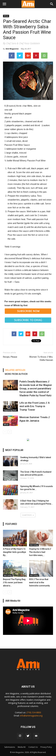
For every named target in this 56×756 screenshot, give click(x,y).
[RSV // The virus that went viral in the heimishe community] (41, 568)
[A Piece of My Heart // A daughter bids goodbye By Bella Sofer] (15, 538)
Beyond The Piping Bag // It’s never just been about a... (14, 582)
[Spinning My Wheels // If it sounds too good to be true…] (10, 490)
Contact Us (33, 747)
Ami (5, 389)
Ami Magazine (12, 49)
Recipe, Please (10, 356)
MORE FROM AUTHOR (16, 374)
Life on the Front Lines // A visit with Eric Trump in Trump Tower (34, 406)
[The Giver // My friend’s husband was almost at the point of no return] (10, 475)
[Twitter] (28, 736)
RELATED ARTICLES (15, 370)
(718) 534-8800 (33, 712)
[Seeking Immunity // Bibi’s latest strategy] (10, 461)
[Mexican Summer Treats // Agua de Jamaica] (10, 421)
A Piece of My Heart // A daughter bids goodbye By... (14, 552)
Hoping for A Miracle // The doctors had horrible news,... (40, 552)
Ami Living (8, 545)
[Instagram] (20, 736)
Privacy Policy (46, 747)
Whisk (6, 16)
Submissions (9, 747)
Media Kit (22, 747)
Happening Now (10, 410)
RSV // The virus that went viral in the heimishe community (39, 582)
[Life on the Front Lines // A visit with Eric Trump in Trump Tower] (10, 406)
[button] (52, 4)
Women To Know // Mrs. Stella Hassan (41, 358)
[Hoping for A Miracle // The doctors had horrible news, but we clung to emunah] (41, 538)
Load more (27, 515)
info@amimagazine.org (31, 715)
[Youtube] (36, 736)
